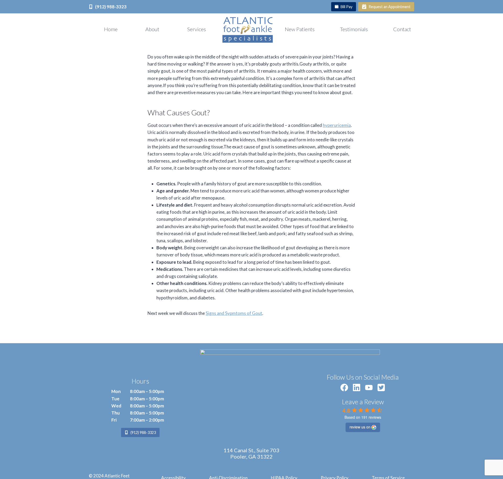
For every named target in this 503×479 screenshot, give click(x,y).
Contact (402, 29)
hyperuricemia (337, 125)
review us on (359, 426)
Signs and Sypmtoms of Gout (234, 313)
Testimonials (354, 29)
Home (111, 29)
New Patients (300, 29)
